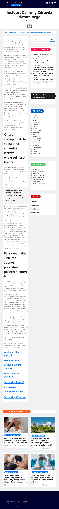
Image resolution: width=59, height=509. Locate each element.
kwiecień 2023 (37, 147)
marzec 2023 (36, 149)
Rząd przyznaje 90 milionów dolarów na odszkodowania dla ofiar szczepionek (30, 32)
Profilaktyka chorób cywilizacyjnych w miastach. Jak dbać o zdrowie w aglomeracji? (44, 63)
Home (6, 32)
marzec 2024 (36, 134)
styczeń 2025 (36, 128)
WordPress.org (35, 213)
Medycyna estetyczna (39, 177)
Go (52, 39)
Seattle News (16, 504)
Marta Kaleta (10, 446)
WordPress (8, 504)
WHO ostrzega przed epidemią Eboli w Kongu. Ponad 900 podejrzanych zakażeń (43, 75)
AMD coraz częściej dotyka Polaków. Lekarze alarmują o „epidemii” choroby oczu (43, 57)
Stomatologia (37, 182)
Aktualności (36, 169)
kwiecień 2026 (37, 118)
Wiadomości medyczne (39, 184)
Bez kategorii (36, 173)
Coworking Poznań (14, 382)
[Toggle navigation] (29, 26)
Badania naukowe (38, 171)
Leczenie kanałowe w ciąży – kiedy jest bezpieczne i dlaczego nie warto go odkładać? (43, 82)
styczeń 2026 (36, 122)
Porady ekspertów (38, 179)
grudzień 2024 (37, 130)
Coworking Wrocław (15, 397)
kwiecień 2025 (37, 124)
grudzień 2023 (37, 139)
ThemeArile (16, 506)
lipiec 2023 (36, 145)
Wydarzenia (36, 186)
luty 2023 (35, 151)
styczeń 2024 (36, 137)
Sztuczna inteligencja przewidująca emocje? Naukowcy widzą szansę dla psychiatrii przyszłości (43, 69)
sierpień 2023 (37, 143)
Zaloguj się (34, 202)
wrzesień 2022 (37, 153)
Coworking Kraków (14, 391)
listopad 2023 (37, 141)
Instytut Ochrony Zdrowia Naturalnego (29, 14)
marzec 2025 (36, 126)
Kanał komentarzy (36, 209)
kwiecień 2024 (37, 132)
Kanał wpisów (35, 205)
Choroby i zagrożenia (39, 175)
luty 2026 (35, 120)
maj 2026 (35, 116)
